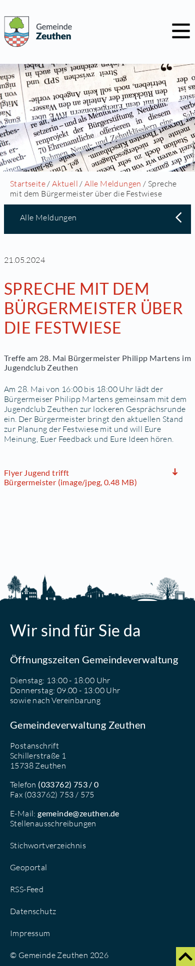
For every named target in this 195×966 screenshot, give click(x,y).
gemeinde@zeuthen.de (79, 813)
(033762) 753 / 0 (68, 784)
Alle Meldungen (113, 184)
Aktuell (65, 184)
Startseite (28, 184)
